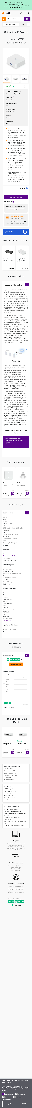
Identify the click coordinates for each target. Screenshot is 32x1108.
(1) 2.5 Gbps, (7, 556)
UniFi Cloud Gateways (11, 24)
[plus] (26, 192)
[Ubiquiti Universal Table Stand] (23, 474)
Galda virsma (7, 621)
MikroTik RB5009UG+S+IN (8, 259)
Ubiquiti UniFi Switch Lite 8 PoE (7, 744)
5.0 (15, 86)
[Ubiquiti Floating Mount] (8, 474)
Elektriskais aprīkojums (10, 774)
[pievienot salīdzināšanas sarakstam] (23, 86)
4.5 (4, 741)
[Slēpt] (27, 284)
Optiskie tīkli (7, 778)
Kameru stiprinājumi (10, 792)
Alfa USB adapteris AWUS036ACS (13, 812)
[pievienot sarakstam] (26, 86)
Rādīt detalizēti (6, 1099)
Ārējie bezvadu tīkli (9, 771)
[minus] (6, 192)
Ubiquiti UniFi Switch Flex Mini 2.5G (22, 744)
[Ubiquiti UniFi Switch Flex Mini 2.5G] (23, 734)
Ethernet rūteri (10, 124)
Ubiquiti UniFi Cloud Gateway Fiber (21, 260)
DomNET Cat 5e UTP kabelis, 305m (14, 826)
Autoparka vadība (9, 780)
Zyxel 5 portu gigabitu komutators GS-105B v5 (15, 815)
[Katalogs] (4, 19)
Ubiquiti (8, 118)
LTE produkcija (8, 769)
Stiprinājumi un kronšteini (11, 776)
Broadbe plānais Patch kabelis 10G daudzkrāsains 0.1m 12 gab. (14, 819)
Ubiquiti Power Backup (10, 810)
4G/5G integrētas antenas (11, 789)
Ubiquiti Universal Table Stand (22, 484)
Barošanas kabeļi (9, 796)
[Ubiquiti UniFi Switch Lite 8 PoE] (8, 734)
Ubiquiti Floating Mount (7, 484)
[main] (7, 13)
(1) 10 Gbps (14, 556)
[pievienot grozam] (13, 495)
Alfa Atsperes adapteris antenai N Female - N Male (16, 823)
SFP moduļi (7, 794)
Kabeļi (6, 801)
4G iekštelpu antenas (10, 798)
